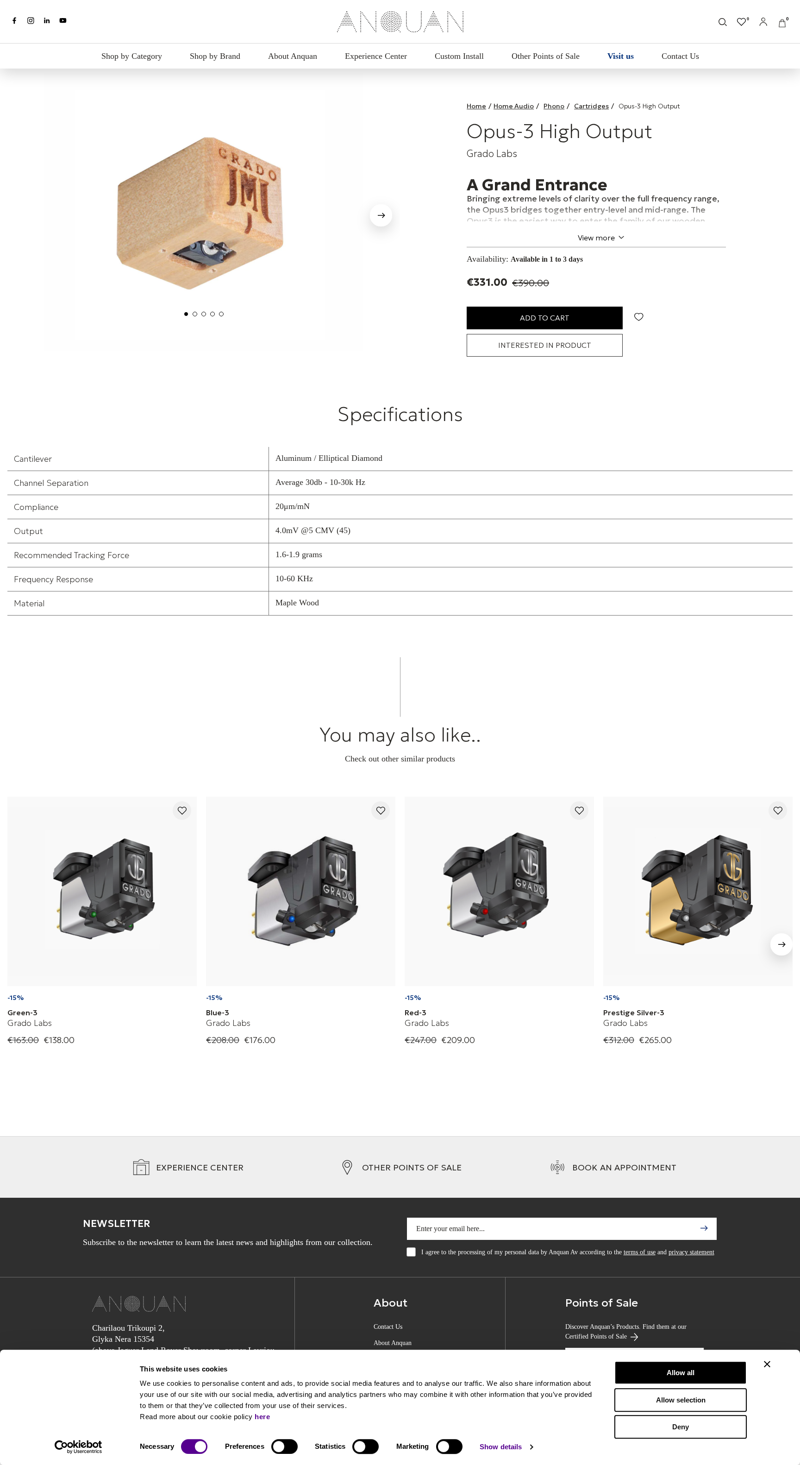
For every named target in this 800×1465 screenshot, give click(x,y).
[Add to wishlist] (182, 811)
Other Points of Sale (546, 56)
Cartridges (591, 106)
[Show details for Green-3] (102, 891)
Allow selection (681, 1400)
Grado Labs (492, 154)
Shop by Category (131, 56)
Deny (680, 1427)
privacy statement (691, 1252)
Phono (554, 106)
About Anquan (292, 56)
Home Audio (514, 106)
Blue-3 (217, 1012)
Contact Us (680, 56)
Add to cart (544, 317)
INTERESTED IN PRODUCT (544, 345)
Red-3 (415, 1012)
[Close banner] (767, 1364)
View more (596, 237)
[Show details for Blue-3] (300, 891)
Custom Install (459, 56)
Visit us (620, 56)
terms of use (640, 1252)
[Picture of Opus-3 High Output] (203, 212)
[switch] (284, 1446)
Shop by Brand (215, 56)
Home (476, 106)
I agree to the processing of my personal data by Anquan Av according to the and (567, 1252)
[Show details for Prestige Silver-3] (698, 891)
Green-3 (22, 1012)
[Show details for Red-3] (499, 891)
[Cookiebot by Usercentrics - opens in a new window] (78, 1447)
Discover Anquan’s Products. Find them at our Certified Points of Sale (626, 1331)
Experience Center (376, 56)
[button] (381, 217)
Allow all (680, 1373)
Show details (501, 1447)
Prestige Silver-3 (633, 1012)
